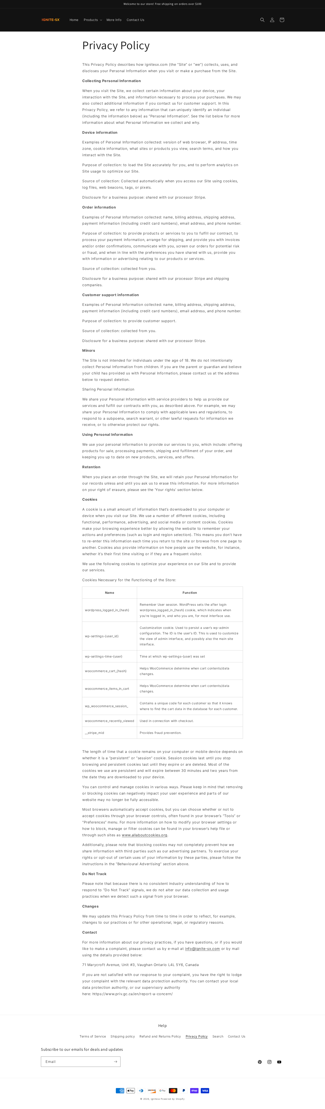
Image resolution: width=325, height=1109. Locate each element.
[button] (92, 19)
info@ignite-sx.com (202, 948)
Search (218, 1036)
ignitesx (155, 1099)
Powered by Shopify (173, 1099)
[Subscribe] (115, 1061)
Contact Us (236, 1036)
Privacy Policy (197, 1036)
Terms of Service (93, 1036)
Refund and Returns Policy (160, 1036)
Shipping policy (123, 1036)
